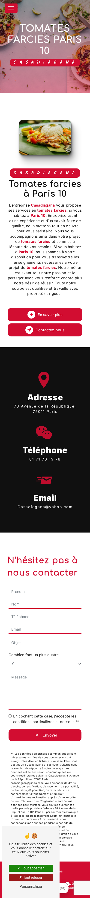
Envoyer (50, 735)
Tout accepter (32, 868)
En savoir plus (50, 314)
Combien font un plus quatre (34, 654)
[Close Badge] (67, 884)
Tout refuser (32, 877)
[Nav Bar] (11, 8)
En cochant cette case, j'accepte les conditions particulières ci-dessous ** (46, 719)
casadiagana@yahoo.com (45, 506)
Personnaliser (30, 886)
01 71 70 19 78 (45, 459)
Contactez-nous (50, 330)
